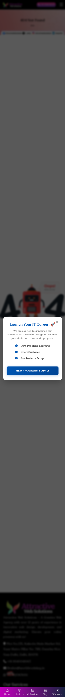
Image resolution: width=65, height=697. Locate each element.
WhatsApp (57, 694)
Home (7, 694)
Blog (45, 694)
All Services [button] (32, 694)
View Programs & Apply (33, 370)
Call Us (20, 694)
